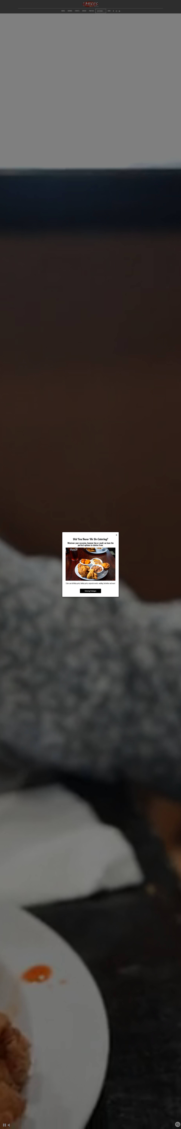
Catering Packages (90, 591)
